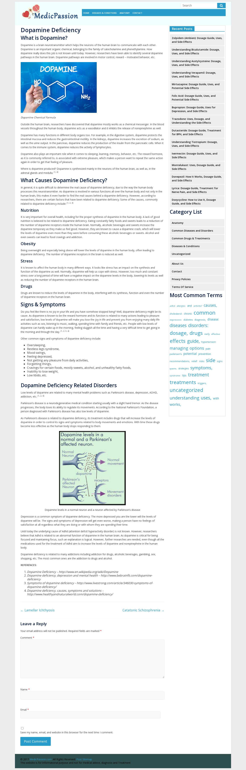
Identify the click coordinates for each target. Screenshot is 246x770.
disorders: (198, 325)
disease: (213, 319)
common (204, 312)
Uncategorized (181, 254)
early (207, 334)
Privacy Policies (181, 279)
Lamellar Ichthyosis (37, 610)
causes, (210, 305)
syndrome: (175, 375)
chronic (188, 313)
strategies (183, 368)
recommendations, (180, 361)
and (189, 305)
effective (215, 334)
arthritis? (197, 305)
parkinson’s (176, 354)
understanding (184, 398)
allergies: (181, 305)
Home (86, 13)
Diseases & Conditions (104, 13)
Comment (27, 637)
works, (175, 404)
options (197, 348)
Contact (137, 13)
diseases (178, 325)
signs (219, 361)
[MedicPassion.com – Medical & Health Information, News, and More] (49, 4)
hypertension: (208, 341)
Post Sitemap (84, 759)
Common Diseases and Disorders (192, 230)
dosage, (179, 333)
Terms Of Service (182, 287)
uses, (206, 398)
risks (201, 361)
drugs (196, 333)
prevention (204, 354)
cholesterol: (176, 313)
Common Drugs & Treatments (191, 238)
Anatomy (125, 13)
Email (24, 709)
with (216, 398)
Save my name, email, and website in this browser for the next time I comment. (66, 732)
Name (25, 689)
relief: (194, 361)
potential (190, 354)
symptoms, (201, 368)
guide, (193, 341)
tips (184, 375)
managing (179, 348)
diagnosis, (200, 319)
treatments (183, 382)
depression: (176, 319)
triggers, (202, 383)
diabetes (188, 319)
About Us (177, 263)
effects (177, 341)
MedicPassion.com (41, 759)
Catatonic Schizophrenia (143, 610)
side (210, 360)
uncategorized (186, 390)
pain (208, 348)
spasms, (173, 368)
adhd (172, 305)
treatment (198, 375)
